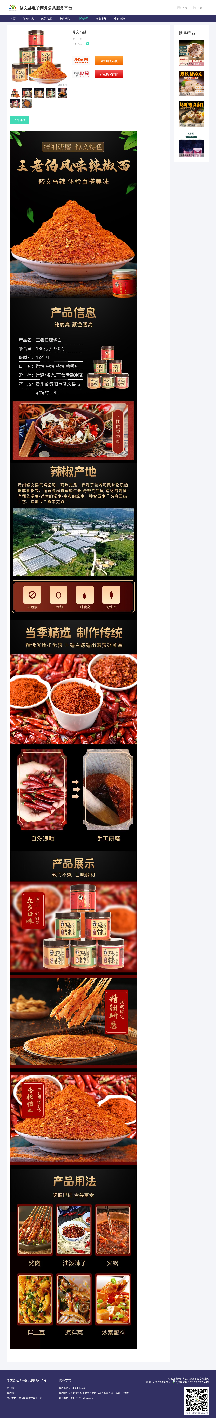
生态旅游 (119, 18)
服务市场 (101, 18)
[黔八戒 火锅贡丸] (191, 103)
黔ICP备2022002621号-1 (159, 1382)
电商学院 (64, 18)
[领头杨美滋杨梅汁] (191, 133)
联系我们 (11, 1392)
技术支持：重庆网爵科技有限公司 (24, 1398)
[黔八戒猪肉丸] (191, 72)
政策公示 (46, 18)
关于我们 (11, 1387)
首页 (13, 18)
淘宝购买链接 (109, 60)
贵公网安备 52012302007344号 (192, 1382)
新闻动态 (28, 18)
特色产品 (83, 18)
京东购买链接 (109, 74)
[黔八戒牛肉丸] (191, 42)
